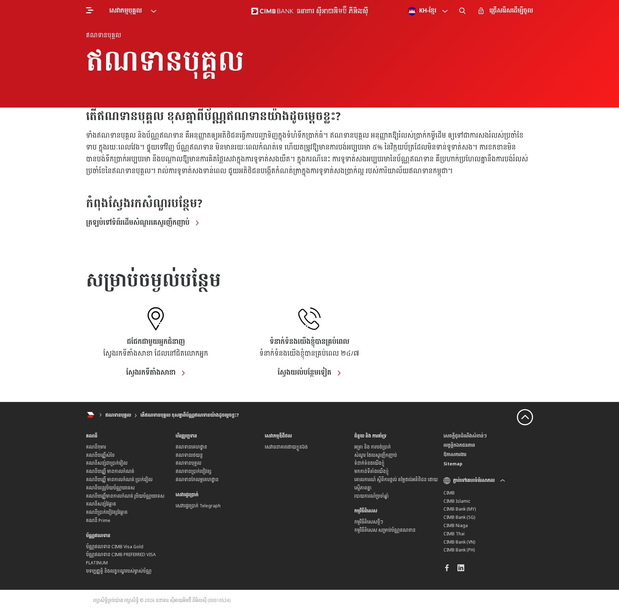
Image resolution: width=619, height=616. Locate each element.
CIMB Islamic (456, 501)
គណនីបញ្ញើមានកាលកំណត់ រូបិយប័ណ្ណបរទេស (125, 496)
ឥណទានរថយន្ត (189, 455)
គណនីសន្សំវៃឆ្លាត (101, 504)
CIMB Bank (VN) (459, 542)
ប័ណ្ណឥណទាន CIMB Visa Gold (114, 547)
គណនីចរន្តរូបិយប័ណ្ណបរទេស (110, 488)
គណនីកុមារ (96, 447)
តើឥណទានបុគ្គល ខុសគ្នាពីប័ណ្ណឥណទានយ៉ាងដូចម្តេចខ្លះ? (189, 415)
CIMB (449, 493)
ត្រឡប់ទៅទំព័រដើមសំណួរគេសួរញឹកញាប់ (138, 223)
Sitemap (452, 464)
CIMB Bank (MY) (459, 509)
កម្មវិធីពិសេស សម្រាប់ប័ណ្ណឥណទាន (385, 530)
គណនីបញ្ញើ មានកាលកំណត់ (110, 471)
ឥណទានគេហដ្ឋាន (191, 447)
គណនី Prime (98, 521)
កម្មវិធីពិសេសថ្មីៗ (368, 522)
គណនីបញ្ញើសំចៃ (100, 455)
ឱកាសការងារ (454, 455)
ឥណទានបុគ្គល (118, 415)
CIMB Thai (454, 534)
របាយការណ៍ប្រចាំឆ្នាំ (371, 496)
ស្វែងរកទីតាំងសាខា (151, 373)
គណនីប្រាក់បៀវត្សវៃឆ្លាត (107, 512)
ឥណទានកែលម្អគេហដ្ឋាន (197, 480)
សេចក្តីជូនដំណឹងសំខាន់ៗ (465, 436)
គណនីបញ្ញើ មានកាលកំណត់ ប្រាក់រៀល (119, 480)
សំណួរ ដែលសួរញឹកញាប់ (375, 455)
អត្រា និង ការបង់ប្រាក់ (372, 447)
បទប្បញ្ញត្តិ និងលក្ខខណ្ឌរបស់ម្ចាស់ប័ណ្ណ (119, 571)
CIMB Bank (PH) (459, 550)
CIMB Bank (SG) (459, 517)
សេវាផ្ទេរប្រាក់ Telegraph (198, 506)
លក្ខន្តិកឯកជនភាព (459, 445)
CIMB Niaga (455, 526)
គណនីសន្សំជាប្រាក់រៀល (107, 463)
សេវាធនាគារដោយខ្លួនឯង (286, 447)
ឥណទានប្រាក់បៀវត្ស (193, 471)
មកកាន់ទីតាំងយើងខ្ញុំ (371, 471)
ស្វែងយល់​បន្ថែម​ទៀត (305, 373)
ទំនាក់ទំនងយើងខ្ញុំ (369, 463)
